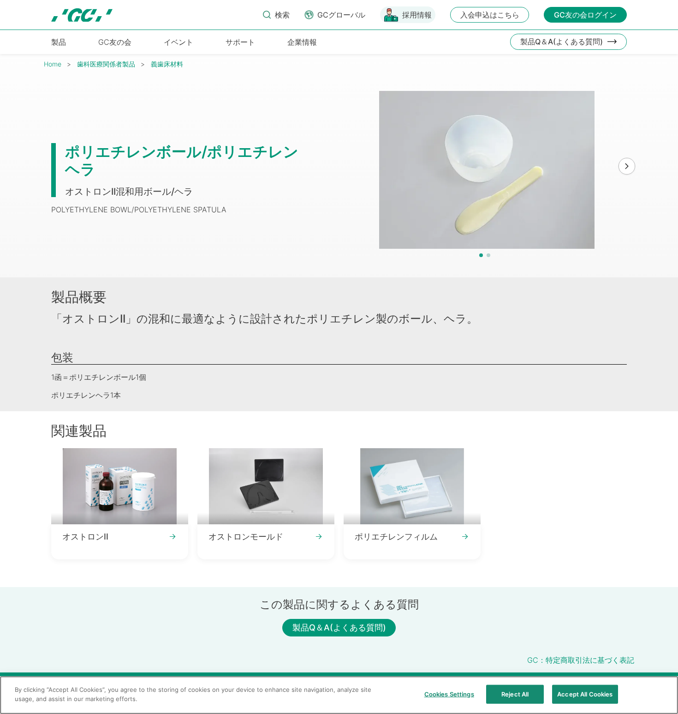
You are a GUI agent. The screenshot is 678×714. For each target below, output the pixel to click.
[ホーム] (82, 15)
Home (52, 64)
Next (627, 166)
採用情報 (417, 14)
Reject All (515, 694)
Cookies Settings (449, 694)
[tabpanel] (487, 170)
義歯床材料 (167, 64)
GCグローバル (341, 14)
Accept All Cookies (585, 694)
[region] (339, 695)
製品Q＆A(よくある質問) (561, 41)
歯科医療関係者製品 (106, 64)
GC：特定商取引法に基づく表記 (580, 660)
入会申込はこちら (489, 14)
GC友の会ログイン (585, 14)
